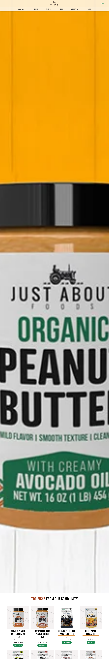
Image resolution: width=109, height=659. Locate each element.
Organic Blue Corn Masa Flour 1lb (66, 632)
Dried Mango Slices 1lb (90, 632)
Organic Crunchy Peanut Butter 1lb (42, 634)
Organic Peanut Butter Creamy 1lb (18, 634)
